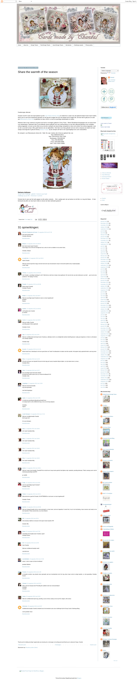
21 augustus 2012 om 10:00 (32, 334)
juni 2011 (103, 385)
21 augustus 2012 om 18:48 (32, 428)
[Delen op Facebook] (44, 219)
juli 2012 (103, 360)
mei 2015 (103, 295)
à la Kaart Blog (106, 427)
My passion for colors (108, 540)
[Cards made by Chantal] (101, 125)
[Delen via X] (42, 219)
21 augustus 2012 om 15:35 (33, 398)
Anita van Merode (106, 173)
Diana (23, 531)
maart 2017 (103, 253)
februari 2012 (104, 370)
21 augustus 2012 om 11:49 (33, 359)
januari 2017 (104, 257)
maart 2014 (103, 322)
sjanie (24, 398)
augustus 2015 (104, 290)
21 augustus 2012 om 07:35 (45, 232)
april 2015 (103, 297)
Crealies (105, 405)
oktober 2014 (104, 309)
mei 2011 (103, 387)
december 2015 (105, 282)
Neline (24, 295)
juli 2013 (103, 337)
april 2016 (103, 274)
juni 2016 (103, 271)
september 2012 (105, 356)
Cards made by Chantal (106, 123)
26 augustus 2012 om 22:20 (33, 596)
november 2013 (105, 330)
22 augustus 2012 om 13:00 (32, 543)
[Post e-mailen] (36, 219)
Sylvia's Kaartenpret (108, 471)
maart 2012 (103, 368)
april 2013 (103, 343)
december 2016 (105, 259)
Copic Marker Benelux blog (52, 115)
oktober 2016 (104, 263)
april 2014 (103, 320)
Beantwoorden (26, 238)
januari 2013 (104, 349)
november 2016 (105, 261)
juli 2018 (103, 231)
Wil (23, 518)
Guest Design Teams (58, 45)
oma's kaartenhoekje (108, 449)
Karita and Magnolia (108, 526)
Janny (24, 596)
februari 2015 (104, 301)
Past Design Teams (45, 45)
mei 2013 (103, 341)
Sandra (24, 308)
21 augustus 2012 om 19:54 (33, 482)
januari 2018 (104, 236)
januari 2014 (104, 326)
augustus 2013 (104, 335)
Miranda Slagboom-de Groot (29, 232)
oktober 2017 (104, 242)
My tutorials (68, 45)
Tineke (24, 494)
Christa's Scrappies (108, 562)
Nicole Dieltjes (105, 178)
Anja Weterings (106, 174)
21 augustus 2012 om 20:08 (34, 507)
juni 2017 (103, 248)
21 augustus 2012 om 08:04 (34, 243)
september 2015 (105, 288)
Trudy (23, 482)
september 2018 (105, 229)
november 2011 (105, 375)
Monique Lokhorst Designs (110, 639)
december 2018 (105, 223)
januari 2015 (104, 303)
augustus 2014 (104, 313)
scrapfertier (25, 258)
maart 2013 (103, 345)
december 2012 (105, 351)
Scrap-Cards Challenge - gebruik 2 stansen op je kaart (32, 194)
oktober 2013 (104, 332)
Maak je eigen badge (105, 126)
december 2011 (105, 374)
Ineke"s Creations (107, 493)
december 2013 (105, 328)
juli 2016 (103, 269)
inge (23, 334)
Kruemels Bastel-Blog (108, 438)
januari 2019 (104, 221)
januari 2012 (104, 372)
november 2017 (105, 240)
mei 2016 (103, 273)
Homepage (58, 644)
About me (25, 45)
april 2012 (103, 366)
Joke (23, 370)
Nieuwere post (22, 644)
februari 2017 (104, 255)
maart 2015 (103, 299)
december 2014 (105, 305)
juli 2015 (103, 292)
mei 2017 (103, 250)
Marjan (24, 243)
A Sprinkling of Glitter (108, 529)
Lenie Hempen (26, 414)
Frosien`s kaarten (107, 617)
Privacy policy (89, 45)
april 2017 (103, 252)
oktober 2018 (104, 227)
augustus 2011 (104, 381)
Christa (24, 272)
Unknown (24, 606)
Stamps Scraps (44, 129)
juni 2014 (103, 316)
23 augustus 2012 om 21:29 (34, 572)
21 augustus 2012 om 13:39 (35, 383)
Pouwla (24, 284)
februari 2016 (104, 278)
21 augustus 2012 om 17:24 (38, 414)
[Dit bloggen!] (41, 219)
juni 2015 (103, 294)
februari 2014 (104, 324)
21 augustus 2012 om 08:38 (34, 284)
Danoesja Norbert (106, 176)
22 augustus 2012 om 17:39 (37, 559)
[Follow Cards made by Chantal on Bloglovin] (109, 108)
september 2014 (105, 311)
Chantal (24, 583)
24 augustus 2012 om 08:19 (34, 583)
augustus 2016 (104, 267)
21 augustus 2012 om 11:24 (34, 349)
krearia (24, 349)
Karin (103, 200)
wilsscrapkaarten (107, 584)
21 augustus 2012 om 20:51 (32, 518)
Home (19, 45)
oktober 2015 (104, 286)
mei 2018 (103, 233)
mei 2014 (103, 318)
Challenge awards (78, 45)
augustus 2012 (104, 358)
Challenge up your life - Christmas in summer (30, 195)
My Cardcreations (107, 482)
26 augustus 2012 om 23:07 (35, 606)
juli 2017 (103, 246)
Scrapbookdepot (107, 504)
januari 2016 (104, 280)
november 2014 (105, 307)
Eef (23, 543)
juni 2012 (103, 362)
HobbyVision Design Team (109, 394)
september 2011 (105, 379)
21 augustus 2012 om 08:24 (34, 272)
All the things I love (108, 606)
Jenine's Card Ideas (108, 416)
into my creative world (108, 551)
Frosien (24, 572)
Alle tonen (115, 660)
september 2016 (105, 265)
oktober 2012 (104, 354)
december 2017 (105, 238)
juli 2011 (103, 383)
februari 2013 (104, 347)
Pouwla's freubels (107, 573)
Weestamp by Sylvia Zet (27, 119)
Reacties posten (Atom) (32, 647)
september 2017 (105, 244)
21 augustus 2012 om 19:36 (33, 468)
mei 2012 (103, 364)
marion (24, 507)
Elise (23, 359)
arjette (24, 468)
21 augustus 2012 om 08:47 (33, 295)
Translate (113, 73)
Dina (23, 428)
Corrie (24, 320)
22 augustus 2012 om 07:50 (33, 531)
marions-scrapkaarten (109, 595)
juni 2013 (103, 339)
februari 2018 (104, 234)
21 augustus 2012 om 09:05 (33, 320)
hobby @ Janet (107, 515)
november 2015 (105, 284)
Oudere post (93, 644)
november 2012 (105, 353)
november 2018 (105, 225)
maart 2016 (103, 276)
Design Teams (34, 45)
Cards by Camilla (107, 628)
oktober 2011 (104, 377)
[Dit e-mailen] (39, 219)
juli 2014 (103, 314)
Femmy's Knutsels (108, 460)
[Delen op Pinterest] (46, 219)
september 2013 (105, 334)
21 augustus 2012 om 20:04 (33, 494)
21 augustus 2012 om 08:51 (34, 308)
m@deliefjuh (25, 559)
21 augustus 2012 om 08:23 (36, 258)
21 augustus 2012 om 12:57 (33, 370)
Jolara (104, 650)
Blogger (79, 678)
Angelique (25, 383)
